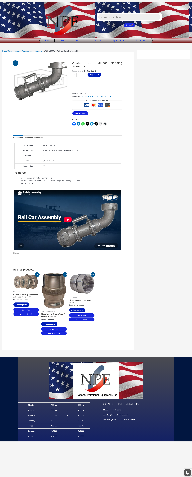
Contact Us (97, 40)
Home (47, 40)
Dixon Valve (85, 96)
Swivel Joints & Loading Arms (100, 96)
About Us (79, 40)
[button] (64, 65)
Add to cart (94, 75)
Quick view (26, 310)
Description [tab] (18, 138)
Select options (21, 305)
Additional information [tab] (34, 138)
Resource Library (141, 40)
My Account (117, 40)
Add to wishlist (80, 113)
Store (62, 40)
